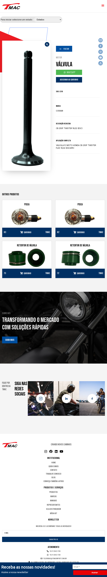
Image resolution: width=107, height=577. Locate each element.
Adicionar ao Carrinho (69, 79)
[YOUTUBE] (61, 451)
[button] (103, 5)
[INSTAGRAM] (45, 451)
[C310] (26, 106)
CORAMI (59, 111)
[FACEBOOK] (50, 451)
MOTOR (59, 57)
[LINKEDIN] (56, 451)
